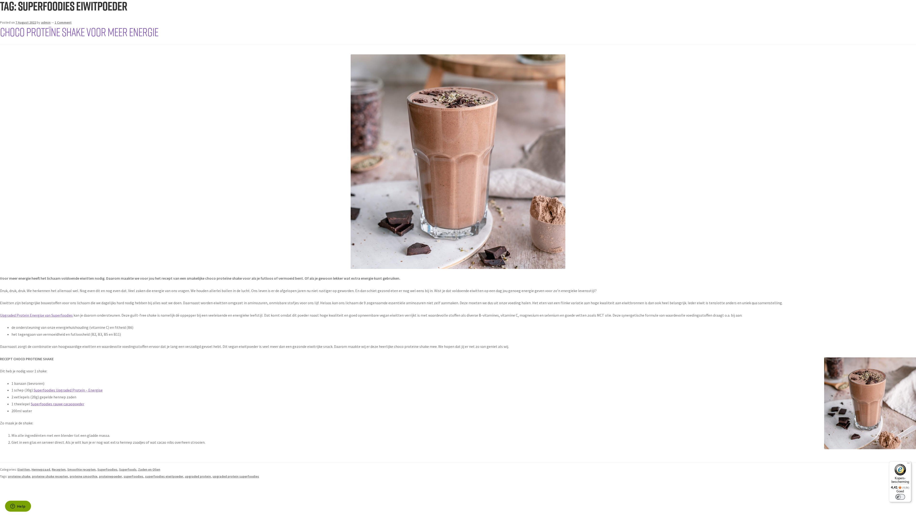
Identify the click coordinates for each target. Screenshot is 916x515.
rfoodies (66, 315)
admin (46, 22)
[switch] (900, 497)
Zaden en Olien (149, 469)
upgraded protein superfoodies (236, 476)
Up (2, 315)
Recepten (59, 469)
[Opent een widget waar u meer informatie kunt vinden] (18, 507)
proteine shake (19, 476)
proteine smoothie (83, 476)
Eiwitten (23, 469)
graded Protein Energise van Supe (32, 315)
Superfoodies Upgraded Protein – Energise (68, 390)
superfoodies (133, 476)
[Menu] (908, 464)
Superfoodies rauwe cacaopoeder (57, 404)
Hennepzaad (40, 469)
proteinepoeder (110, 476)
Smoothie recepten (81, 469)
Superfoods (127, 469)
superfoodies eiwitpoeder (164, 476)
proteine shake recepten (50, 476)
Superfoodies (107, 469)
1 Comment (63, 22)
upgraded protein (198, 476)
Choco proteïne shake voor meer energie (79, 31)
